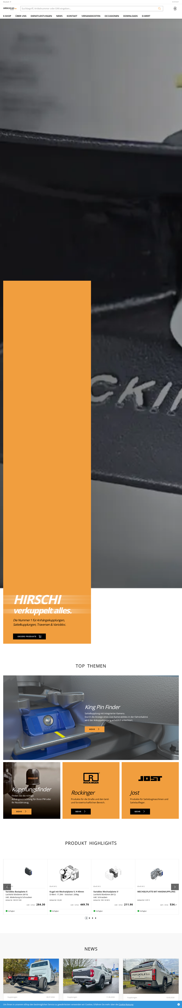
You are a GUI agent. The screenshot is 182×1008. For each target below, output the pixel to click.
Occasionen (112, 15)
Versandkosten (91, 15)
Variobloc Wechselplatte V (61, 891)
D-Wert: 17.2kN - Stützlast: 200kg (20, 894)
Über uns (20, 15)
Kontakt (175, 2)
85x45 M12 (9, 886)
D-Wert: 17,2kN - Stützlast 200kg (151, 894)
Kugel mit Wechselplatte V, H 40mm (23, 891)
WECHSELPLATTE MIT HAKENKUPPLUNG (112, 891)
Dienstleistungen (41, 15)
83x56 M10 (141, 886)
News (59, 15)
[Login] (175, 8)
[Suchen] (159, 8)
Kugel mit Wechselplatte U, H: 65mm (155, 891)
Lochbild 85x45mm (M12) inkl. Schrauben (60, 896)
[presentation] (7, 887)
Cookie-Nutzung (126, 1004)
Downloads (130, 15)
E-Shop (7, 15)
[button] (86, 918)
